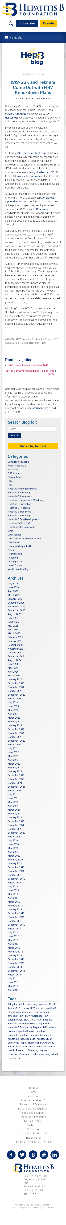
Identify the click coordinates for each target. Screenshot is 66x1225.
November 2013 (16, 871)
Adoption (12, 1004)
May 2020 (13, 848)
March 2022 (14, 763)
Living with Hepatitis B (19, 546)
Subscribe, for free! (33, 446)
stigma (43, 1050)
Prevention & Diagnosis (33, 1104)
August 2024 (14, 660)
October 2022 (15, 737)
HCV (33, 1019)
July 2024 (13, 664)
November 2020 (16, 825)
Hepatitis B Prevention (19, 504)
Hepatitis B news (44, 339)
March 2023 (14, 717)
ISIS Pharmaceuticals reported (34, 153)
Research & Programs (33, 1116)
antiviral (43, 1004)
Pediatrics (42, 1046)
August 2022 (14, 744)
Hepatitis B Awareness (20, 496)
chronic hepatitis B (46, 1008)
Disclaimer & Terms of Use (33, 1133)
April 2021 (13, 806)
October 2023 (15, 691)
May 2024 (13, 667)
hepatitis (47, 1019)
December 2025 (16, 602)
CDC (17, 1008)
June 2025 (13, 621)
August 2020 (14, 836)
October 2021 (15, 783)
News (11, 550)
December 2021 (16, 775)
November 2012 (16, 917)
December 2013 (16, 867)
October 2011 (15, 967)
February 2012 (15, 951)
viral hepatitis (37, 1054)
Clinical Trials (14, 477)
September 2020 (16, 832)
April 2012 (13, 944)
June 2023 (13, 706)
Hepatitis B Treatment (33, 74)
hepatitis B (27, 339)
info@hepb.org (40, 408)
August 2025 (14, 614)
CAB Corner (14, 473)
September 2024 (16, 656)
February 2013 (15, 905)
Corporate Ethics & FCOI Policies (33, 1141)
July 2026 (13, 583)
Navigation (16, 37)
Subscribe (27, 23)
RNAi (43, 342)
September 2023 (16, 694)
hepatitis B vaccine (29, 1035)
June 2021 (13, 798)
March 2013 (14, 901)
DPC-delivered (41, 209)
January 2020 (15, 863)
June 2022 (13, 752)
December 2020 (16, 821)
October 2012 (15, 921)
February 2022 (15, 767)
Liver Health (14, 542)
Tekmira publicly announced (28, 176)
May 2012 (13, 940)
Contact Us (33, 1125)
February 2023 (15, 721)
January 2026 (15, 598)
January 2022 (15, 771)
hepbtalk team (43, 98)
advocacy (13, 469)
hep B (24, 1042)
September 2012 (16, 924)
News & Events (33, 1121)
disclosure (27, 1012)
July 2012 (13, 932)
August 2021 (14, 790)
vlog (48, 1054)
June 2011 (13, 982)
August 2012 (14, 928)
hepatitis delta (28, 1038)
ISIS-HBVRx (21, 342)
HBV (18, 339)
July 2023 (13, 702)
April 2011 (13, 990)
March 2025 (14, 633)
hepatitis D (13, 1038)
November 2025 (16, 606)
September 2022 (16, 740)
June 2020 (13, 844)
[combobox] (32, 429)
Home (33, 1092)
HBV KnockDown (19, 113)
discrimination (42, 1012)
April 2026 (13, 591)
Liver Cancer (14, 534)
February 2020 (15, 859)
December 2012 (16, 913)
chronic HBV (28, 1008)
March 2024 (14, 675)
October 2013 (15, 875)
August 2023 (14, 698)
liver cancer (29, 1046)
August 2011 (14, 974)
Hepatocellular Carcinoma (21, 527)
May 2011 (13, 986)
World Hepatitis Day (18, 569)
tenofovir (12, 1054)
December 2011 (16, 959)
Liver (10, 530)
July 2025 (13, 618)
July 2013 (13, 886)
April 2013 (13, 898)
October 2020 (15, 829)
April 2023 (13, 714)
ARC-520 (10, 339)
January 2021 (15, 817)
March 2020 (14, 855)
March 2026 (14, 595)
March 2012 (14, 947)
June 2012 (13, 936)
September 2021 (16, 786)
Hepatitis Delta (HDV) (19, 523)
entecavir (12, 1015)
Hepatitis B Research (19, 507)
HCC (26, 1019)
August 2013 (14, 882)
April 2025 (13, 629)
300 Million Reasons (18, 461)
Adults (22, 1004)
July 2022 (13, 748)
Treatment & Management (33, 1108)
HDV (10, 484)
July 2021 (13, 794)
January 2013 (15, 909)
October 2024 (15, 652)
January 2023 (15, 725)
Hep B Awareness (44, 1042)
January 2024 (15, 679)
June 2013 (13, 890)
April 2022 (13, 760)
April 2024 (13, 671)
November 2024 (16, 648)
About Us (33, 1087)
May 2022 (13, 756)
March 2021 (14, 809)
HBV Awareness (33, 1015)
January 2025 (15, 641)
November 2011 (16, 963)
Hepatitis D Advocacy (19, 515)
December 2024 (16, 644)
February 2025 (15, 637)
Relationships (15, 553)
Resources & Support (33, 1112)
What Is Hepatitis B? (33, 1100)
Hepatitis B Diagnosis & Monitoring (26, 500)
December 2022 (16, 729)
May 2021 (13, 802)
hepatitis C (46, 1035)
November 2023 (16, 687)
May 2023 (13, 710)
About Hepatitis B (17, 465)
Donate (48, 23)
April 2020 (13, 852)
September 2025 (16, 610)
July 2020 (13, 840)
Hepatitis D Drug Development (23, 519)
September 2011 (16, 970)
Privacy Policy (33, 1137)
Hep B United (14, 1046)
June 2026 (13, 587)
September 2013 (16, 878)
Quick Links (33, 1096)
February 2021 (15, 813)
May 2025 (13, 625)
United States (15, 565)
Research (34, 342)
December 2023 (16, 683)
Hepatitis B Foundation (20, 1027)
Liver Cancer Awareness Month (24, 538)
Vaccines (24, 1054)
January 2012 (15, 955)
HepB (31, 1042)
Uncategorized (15, 561)
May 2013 (13, 894)
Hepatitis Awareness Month (22, 488)
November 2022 (16, 733)
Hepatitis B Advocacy (19, 492)
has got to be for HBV (41, 172)
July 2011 (13, 978)
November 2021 (16, 779)
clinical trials (14, 1012)
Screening (33, 1050)
